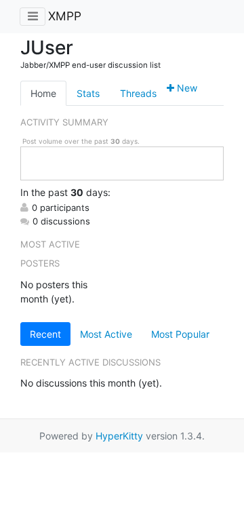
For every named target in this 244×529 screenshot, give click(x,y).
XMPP (64, 16)
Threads (138, 93)
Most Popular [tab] (180, 334)
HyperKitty (119, 436)
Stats (88, 93)
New (185, 88)
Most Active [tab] (106, 334)
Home (43, 93)
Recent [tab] (45, 334)
